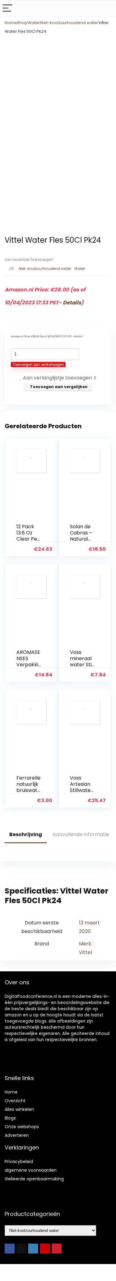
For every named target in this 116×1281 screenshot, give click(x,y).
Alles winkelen (19, 1109)
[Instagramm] (33, 1249)
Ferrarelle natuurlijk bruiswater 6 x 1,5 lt (28, 787)
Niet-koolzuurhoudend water (69, 23)
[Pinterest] (57, 1249)
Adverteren (17, 1135)
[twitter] (21, 1249)
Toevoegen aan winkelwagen (38, 364)
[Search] (106, 8)
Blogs (10, 1118)
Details (72, 302)
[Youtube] (45, 1249)
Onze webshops (22, 1127)
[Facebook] (10, 1249)
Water (34, 23)
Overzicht (15, 1101)
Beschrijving (25, 834)
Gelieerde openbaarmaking (34, 1179)
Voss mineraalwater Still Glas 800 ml (82, 664)
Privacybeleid (19, 1161)
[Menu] (7, 8)
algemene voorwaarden (31, 1170)
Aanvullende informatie (81, 834)
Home (11, 23)
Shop (22, 23)
